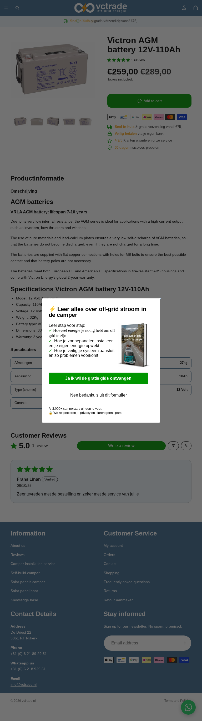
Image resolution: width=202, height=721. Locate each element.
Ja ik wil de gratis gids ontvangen (98, 378)
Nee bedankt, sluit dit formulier (98, 395)
